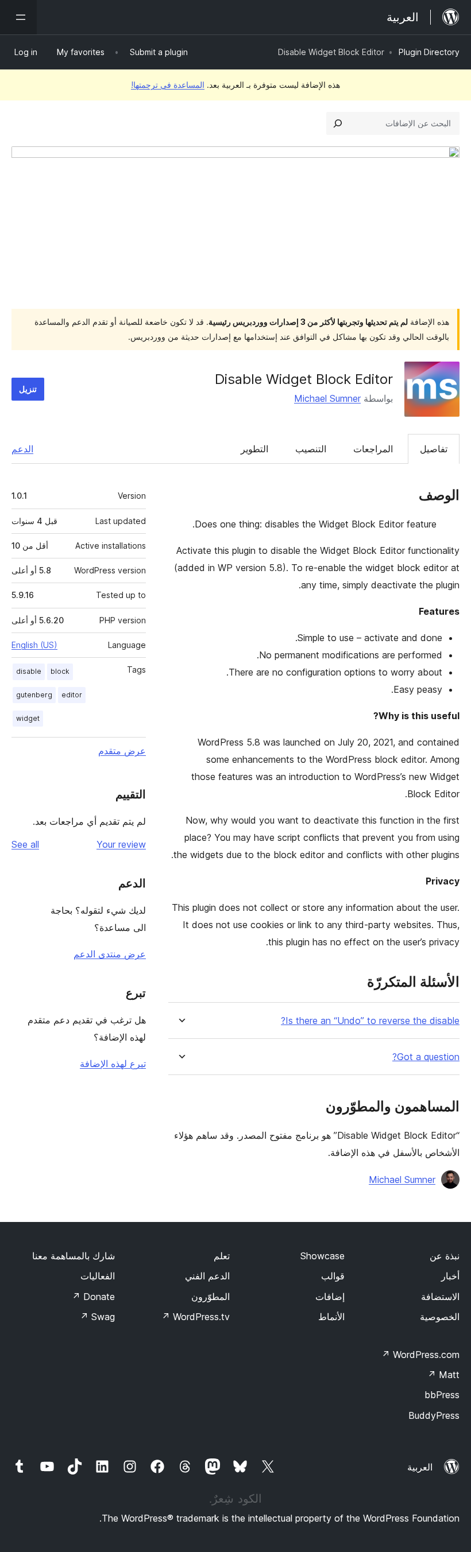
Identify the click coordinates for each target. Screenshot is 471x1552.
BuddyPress (434, 1415)
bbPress (442, 1394)
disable (28, 671)
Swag (97, 1316)
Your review (121, 844)
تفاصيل (433, 449)
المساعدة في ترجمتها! (167, 85)
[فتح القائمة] (18, 17)
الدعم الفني (207, 1276)
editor (71, 694)
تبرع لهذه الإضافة (113, 1063)
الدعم (22, 449)
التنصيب (310, 449)
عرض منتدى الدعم (110, 954)
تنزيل (28, 389)
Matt (443, 1374)
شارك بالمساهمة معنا (73, 1256)
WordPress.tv (195, 1316)
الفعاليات (97, 1276)
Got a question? (426, 1057)
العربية (420, 1467)
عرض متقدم (122, 750)
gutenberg (34, 694)
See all (25, 844)
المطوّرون (210, 1296)
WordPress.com (420, 1354)
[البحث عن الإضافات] (337, 123)
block (60, 671)
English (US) (34, 645)
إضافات (330, 1296)
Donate (93, 1296)
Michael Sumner (327, 398)
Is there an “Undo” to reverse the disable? (370, 1020)
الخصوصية (440, 1316)
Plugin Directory (429, 52)
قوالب (333, 1276)
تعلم (222, 1256)
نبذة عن (445, 1256)
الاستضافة (440, 1296)
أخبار (450, 1276)
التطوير (254, 449)
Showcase (322, 1256)
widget (28, 718)
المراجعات (373, 449)
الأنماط (331, 1316)
